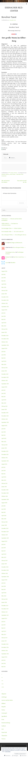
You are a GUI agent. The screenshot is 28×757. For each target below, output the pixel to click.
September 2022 (5, 422)
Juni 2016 (4, 663)
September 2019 (5, 538)
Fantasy (12, 172)
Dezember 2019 (5, 528)
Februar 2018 (4, 599)
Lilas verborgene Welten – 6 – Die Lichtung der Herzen (14, 234)
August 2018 (4, 580)
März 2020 (4, 518)
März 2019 (4, 557)
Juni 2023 (4, 393)
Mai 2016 (3, 666)
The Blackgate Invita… (10, 252)
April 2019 (4, 554)
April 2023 (4, 400)
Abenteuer (4, 174)
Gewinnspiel (4, 713)
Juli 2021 (3, 467)
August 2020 (4, 502)
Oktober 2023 (5, 380)
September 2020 (5, 499)
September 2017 (5, 615)
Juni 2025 (4, 316)
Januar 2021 (4, 486)
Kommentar (21, 203)
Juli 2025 (3, 313)
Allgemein (4, 693)
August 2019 (4, 541)
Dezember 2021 (5, 451)
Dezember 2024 (5, 335)
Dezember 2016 (5, 644)
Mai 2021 (3, 473)
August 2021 (4, 464)
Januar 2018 (4, 602)
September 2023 (5, 383)
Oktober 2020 (5, 496)
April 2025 (4, 322)
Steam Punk (4, 732)
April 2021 (4, 477)
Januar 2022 (4, 448)
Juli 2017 (3, 621)
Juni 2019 (4, 547)
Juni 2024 (4, 355)
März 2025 (4, 326)
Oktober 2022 (5, 419)
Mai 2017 (3, 628)
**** (9, 172)
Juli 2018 (3, 583)
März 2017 (4, 634)
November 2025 (5, 300)
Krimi (3, 719)
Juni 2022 (4, 432)
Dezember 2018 (5, 567)
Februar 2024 (4, 367)
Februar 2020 (4, 522)
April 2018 (4, 592)
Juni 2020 (4, 509)
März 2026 (4, 287)
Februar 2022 (4, 445)
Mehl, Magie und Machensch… (16, 242)
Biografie (4, 706)
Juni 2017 (4, 625)
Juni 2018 (4, 586)
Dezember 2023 (5, 374)
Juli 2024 (3, 351)
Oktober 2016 (5, 650)
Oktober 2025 (5, 303)
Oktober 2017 (5, 612)
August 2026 (4, 271)
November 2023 (5, 377)
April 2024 (4, 361)
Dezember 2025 (5, 297)
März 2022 (4, 441)
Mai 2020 (3, 512)
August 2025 (4, 310)
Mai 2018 (3, 589)
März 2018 (4, 596)
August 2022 (4, 425)
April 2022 (4, 438)
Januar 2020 (4, 525)
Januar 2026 (4, 293)
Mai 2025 (3, 319)
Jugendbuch (4, 716)
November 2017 (5, 608)
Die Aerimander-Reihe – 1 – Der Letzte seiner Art (13, 231)
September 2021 (5, 461)
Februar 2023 (4, 406)
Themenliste (4, 735)
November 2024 (5, 338)
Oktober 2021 (5, 457)
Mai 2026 (3, 281)
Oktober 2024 (5, 342)
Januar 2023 (4, 409)
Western (15, 172)
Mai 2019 (3, 551)
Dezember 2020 (5, 490)
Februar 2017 (4, 637)
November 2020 (5, 493)
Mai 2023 (3, 396)
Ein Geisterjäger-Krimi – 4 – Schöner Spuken (11, 228)
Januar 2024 (4, 371)
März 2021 (4, 480)
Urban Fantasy (13, 174)
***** (3, 687)
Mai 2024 (3, 358)
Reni (6, 242)
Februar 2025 (4, 329)
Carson (7, 262)
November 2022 (5, 416)
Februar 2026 (4, 290)
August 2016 (4, 657)
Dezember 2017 (5, 605)
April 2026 (4, 284)
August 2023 (4, 387)
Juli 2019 (3, 544)
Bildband (3, 703)
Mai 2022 (3, 435)
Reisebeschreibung (6, 722)
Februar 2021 (4, 483)
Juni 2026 (4, 277)
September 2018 (5, 576)
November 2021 (5, 454)
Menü (26, 3)
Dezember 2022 (5, 412)
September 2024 (5, 345)
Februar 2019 (4, 560)
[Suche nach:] (14, 210)
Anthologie (4, 697)
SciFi (3, 729)
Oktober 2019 (5, 535)
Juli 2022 (3, 428)
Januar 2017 (4, 641)
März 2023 (4, 403)
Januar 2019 (4, 563)
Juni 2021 (4, 470)
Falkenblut (12, 262)
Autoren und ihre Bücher (7, 700)
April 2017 (4, 631)
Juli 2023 (3, 390)
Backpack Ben (8, 257)
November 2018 (5, 570)
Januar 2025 (4, 332)
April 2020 (4, 515)
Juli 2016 (3, 660)
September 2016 (5, 653)
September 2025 (5, 306)
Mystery (7, 174)
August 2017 (4, 618)
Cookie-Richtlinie (7, 751)
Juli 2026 (3, 274)
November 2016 (5, 647)
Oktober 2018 (5, 573)
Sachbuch (4, 726)
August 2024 (4, 348)
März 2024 (4, 364)
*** (2, 681)
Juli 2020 (3, 506)
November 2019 (5, 531)
